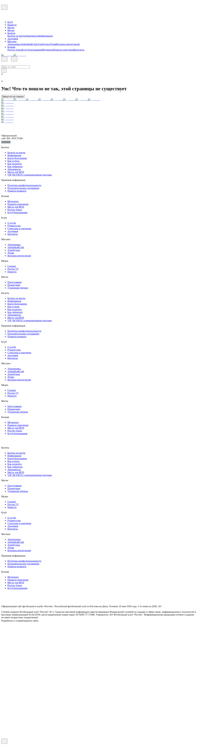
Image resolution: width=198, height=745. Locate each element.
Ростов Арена (14, 49)
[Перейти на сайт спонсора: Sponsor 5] (57, 99)
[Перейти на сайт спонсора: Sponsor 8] (94, 99)
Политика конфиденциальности (24, 185)
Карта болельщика (17, 158)
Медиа (10, 30)
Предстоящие (14, 282)
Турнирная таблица (17, 287)
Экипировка (14, 44)
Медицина (47, 49)
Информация (46, 36)
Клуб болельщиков (32, 49)
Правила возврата (16, 191)
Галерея (11, 266)
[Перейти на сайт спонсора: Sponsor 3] (32, 99)
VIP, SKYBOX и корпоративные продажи (29, 174)
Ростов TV (13, 269)
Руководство (14, 225)
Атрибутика (43, 44)
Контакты (79, 49)
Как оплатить (14, 163)
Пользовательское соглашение (23, 188)
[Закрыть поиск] (3, 71)
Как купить (13, 161)
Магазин (12, 41)
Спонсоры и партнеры (19, 228)
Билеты (11, 33)
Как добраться (14, 166)
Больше (11, 47)
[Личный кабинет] (19, 59)
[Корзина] (14, 59)
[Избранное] (9, 59)
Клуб (10, 22)
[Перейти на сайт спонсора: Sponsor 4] (44, 99)
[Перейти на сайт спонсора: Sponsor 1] (7, 55)
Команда (12, 24)
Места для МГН (15, 172)
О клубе (11, 223)
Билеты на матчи (16, 36)
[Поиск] (4, 59)
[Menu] (4, 7)
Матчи (10, 27)
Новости (12, 271)
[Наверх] (4, 741)
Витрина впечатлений (68, 44)
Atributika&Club (29, 44)
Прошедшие (13, 285)
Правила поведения (63, 49)
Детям (53, 44)
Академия (12, 38)
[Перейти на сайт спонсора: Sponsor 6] (69, 99)
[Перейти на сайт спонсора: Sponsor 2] (20, 55)
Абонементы (32, 36)
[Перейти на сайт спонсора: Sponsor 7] (81, 99)
